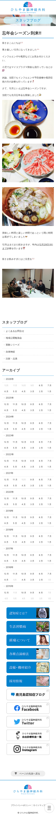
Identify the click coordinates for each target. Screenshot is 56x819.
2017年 (9, 548)
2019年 (9, 510)
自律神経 (10, 351)
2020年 (10, 491)
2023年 (10, 435)
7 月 (49, 385)
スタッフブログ (14, 322)
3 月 (32, 391)
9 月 (32, 404)
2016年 (9, 567)
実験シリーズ (13, 344)
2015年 (9, 586)
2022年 (10, 454)
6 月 (6, 391)
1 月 (49, 391)
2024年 (10, 416)
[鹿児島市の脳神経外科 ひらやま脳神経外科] (28, 7)
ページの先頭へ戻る (29, 773)
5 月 (15, 391)
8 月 (41, 385)
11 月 (15, 404)
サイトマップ (39, 805)
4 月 (24, 391)
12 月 (6, 404)
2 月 (41, 391)
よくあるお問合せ (15, 331)
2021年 (9, 473)
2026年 (10, 379)
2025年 (10, 397)
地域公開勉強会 (14, 337)
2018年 (9, 529)
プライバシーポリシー (21, 805)
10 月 (23, 404)
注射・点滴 (11, 358)
